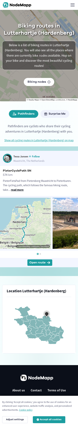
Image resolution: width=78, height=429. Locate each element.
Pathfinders (26, 114)
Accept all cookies (50, 419)
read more (17, 189)
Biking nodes (37, 82)
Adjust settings (15, 419)
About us (18, 390)
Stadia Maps (33, 100)
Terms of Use (57, 390)
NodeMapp (72, 100)
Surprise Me (57, 114)
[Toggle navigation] (72, 5)
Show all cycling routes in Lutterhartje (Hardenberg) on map (39, 140)
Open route (37, 263)
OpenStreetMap (48, 100)
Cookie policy (25, 409)
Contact (36, 390)
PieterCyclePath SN (17, 171)
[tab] (38, 254)
